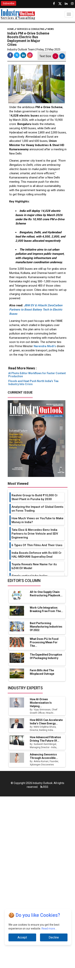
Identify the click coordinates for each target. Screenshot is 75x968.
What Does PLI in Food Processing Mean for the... (44, 642)
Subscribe (8, 3)
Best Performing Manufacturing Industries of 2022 (46, 627)
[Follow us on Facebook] (54, 3)
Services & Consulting (30, 29)
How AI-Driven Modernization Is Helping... (41, 703)
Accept (22, 937)
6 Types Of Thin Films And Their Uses (37, 545)
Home (10, 29)
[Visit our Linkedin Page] (66, 3)
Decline (54, 937)
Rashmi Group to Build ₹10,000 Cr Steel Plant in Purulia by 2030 (35, 497)
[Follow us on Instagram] (72, 3)
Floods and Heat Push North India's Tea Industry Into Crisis (33, 382)
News (51, 29)
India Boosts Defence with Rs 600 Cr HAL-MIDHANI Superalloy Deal (37, 554)
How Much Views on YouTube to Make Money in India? (37, 520)
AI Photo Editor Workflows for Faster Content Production (37, 375)
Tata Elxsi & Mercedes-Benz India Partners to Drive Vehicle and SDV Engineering (35, 533)
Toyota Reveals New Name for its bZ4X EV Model (34, 566)
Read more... (49, 928)
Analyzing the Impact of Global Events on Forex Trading (37, 508)
